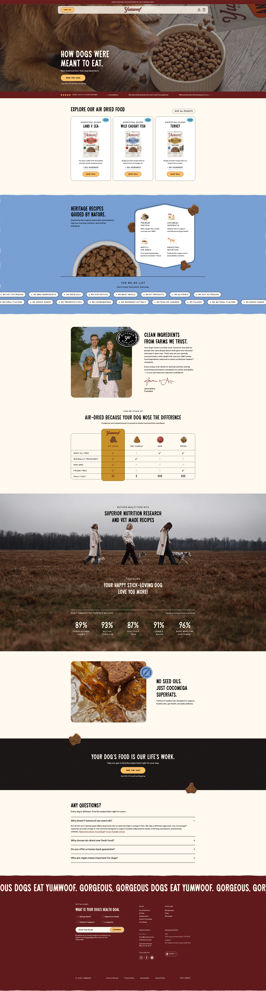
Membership (169, 910)
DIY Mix (141, 913)
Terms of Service (112, 978)
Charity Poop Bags (145, 919)
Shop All (67, 10)
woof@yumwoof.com (146, 937)
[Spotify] (152, 958)
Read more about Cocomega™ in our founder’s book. (102, 832)
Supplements (143, 916)
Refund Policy (160, 978)
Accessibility (144, 978)
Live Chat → (143, 934)
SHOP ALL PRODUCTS (184, 111)
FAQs (167, 913)
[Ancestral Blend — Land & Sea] (91, 149)
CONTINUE (117, 930)
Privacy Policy (89, 937)
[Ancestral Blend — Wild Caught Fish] (133, 149)
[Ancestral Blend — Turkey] (175, 149)
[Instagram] (141, 958)
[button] (204, 9)
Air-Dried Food (144, 910)
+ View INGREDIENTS (91, 167)
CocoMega (143, 922)
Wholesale (168, 916)
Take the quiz (73, 78)
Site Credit (185, 978)
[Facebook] (147, 958)
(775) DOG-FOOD (145, 940)
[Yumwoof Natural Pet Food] (133, 10)
